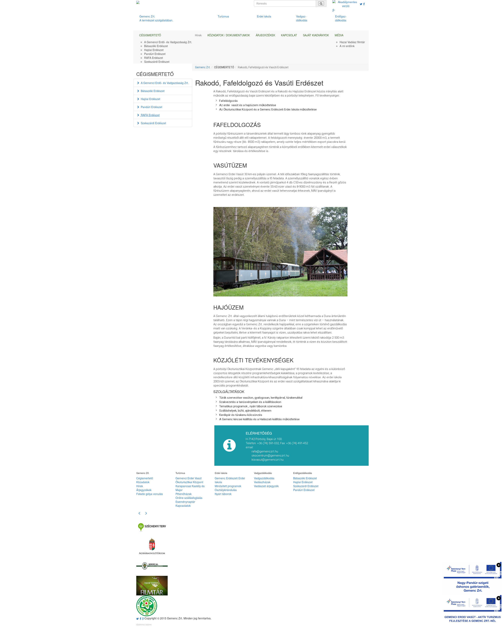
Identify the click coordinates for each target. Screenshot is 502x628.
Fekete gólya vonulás (149, 494)
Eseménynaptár (185, 502)
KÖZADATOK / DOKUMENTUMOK (228, 35)
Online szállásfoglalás (189, 498)
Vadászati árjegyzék (266, 486)
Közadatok (142, 482)
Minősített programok (228, 486)
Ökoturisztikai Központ (189, 482)
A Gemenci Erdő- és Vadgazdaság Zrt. (168, 42)
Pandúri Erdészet (155, 54)
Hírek (198, 35)
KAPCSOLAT (289, 35)
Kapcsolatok (183, 506)
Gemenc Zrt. (202, 67)
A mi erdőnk (347, 46)
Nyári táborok (223, 494)
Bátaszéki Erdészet (156, 46)
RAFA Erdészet (153, 58)
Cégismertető (144, 478)
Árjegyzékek (143, 490)
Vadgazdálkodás (264, 478)
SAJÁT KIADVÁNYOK (316, 35)
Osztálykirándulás (226, 490)
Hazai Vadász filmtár (352, 42)
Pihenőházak (184, 494)
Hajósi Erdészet (154, 50)
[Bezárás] (499, 565)
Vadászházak (262, 482)
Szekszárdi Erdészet (156, 62)
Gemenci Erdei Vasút (189, 478)
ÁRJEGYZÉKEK (265, 35)
